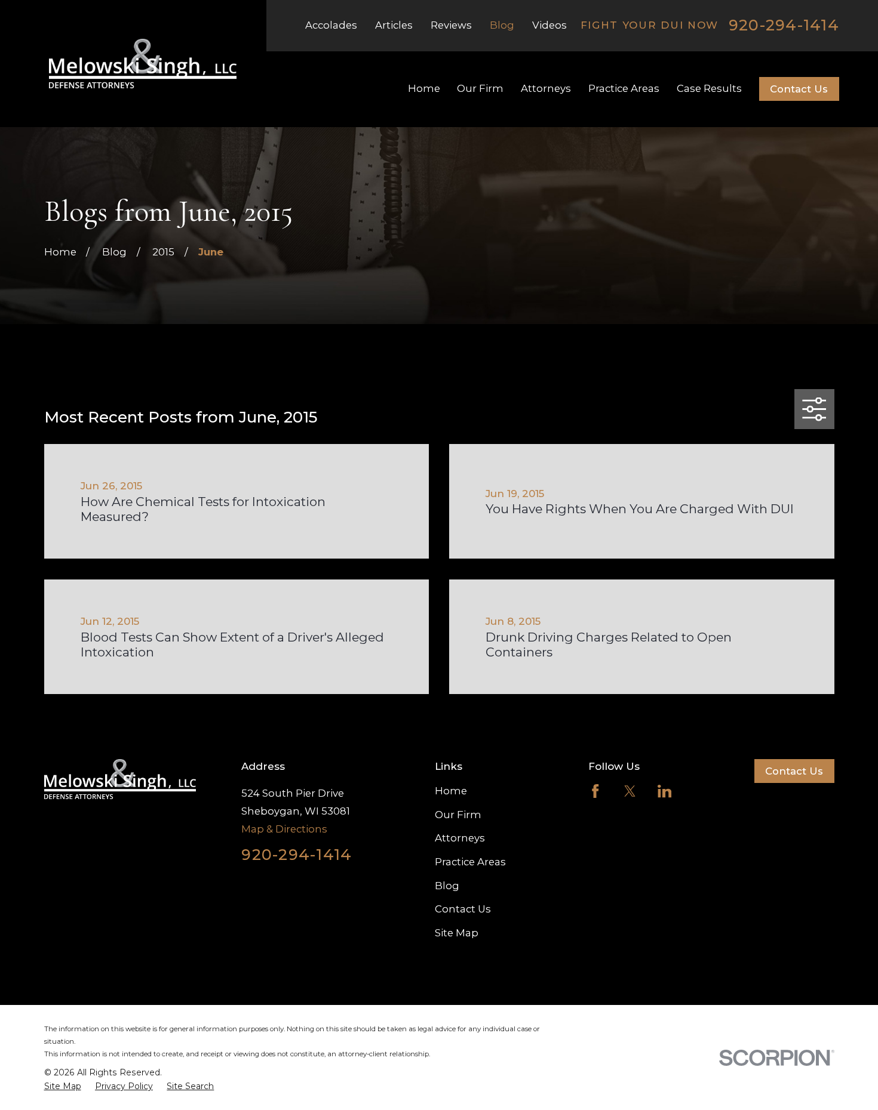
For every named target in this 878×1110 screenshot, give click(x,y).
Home (451, 791)
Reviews (451, 25)
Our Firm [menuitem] (480, 88)
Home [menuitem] (424, 88)
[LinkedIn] (664, 791)
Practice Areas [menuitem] (623, 88)
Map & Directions (284, 829)
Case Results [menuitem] (709, 88)
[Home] (143, 63)
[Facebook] (595, 791)
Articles (394, 25)
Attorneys (460, 838)
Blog (502, 25)
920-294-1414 (784, 25)
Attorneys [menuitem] (546, 88)
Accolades (331, 25)
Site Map (456, 933)
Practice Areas (470, 862)
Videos (549, 25)
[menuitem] (62, 1087)
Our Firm (458, 815)
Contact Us (799, 89)
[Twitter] (630, 791)
